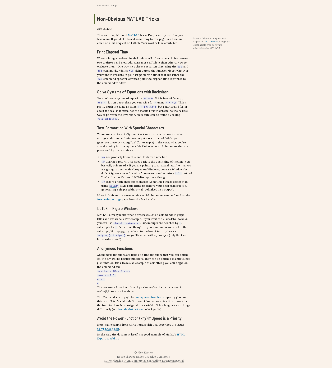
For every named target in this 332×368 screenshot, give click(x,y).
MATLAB (133, 35)
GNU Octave (211, 41)
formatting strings (109, 199)
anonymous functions (150, 297)
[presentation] (186, 219)
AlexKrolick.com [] (107, 5)
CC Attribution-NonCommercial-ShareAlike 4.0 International (144, 360)
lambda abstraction (130, 309)
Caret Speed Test (108, 328)
